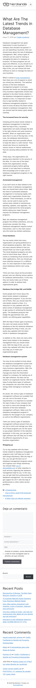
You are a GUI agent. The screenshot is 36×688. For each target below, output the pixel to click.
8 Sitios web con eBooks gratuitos (17, 498)
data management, (23, 78)
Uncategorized (10, 490)
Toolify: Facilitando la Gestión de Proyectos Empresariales (17, 640)
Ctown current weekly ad (12, 669)
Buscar (5, 573)
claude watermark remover (13, 637)
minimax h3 (7, 654)
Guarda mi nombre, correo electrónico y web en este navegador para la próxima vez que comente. (19, 553)
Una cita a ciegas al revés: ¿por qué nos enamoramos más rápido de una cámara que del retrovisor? (18, 614)
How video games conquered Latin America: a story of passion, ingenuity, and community (17, 606)
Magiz (5, 647)
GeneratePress (18, 685)
